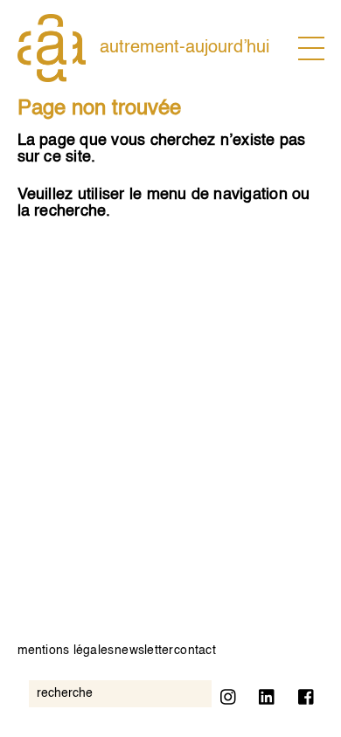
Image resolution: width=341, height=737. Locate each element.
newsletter (144, 650)
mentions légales (66, 650)
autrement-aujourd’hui (184, 48)
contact (195, 650)
